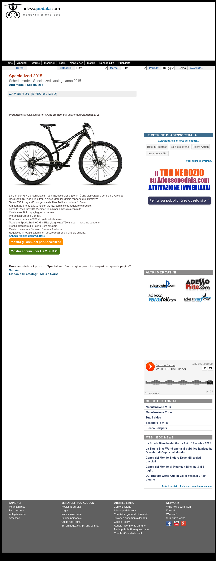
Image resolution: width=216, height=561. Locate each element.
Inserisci (49, 63)
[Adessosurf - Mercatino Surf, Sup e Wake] (197, 302)
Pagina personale (71, 518)
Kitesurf (170, 510)
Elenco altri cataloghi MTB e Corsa (34, 274)
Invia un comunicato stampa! (196, 486)
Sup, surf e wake (175, 518)
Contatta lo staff (133, 533)
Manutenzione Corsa (159, 412)
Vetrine (35, 63)
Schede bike (106, 63)
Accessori (14, 518)
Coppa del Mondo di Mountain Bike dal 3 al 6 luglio (175, 468)
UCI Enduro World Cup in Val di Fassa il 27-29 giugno (176, 477)
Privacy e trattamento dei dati (130, 518)
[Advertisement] (140, 31)
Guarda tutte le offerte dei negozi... (178, 140)
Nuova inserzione (71, 514)
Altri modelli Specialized (26, 84)
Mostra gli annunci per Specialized (36, 242)
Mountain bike (17, 506)
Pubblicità (124, 63)
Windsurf (171, 514)
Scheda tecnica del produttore (27, 236)
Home (9, 63)
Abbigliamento (17, 514)
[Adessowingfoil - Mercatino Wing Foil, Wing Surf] (162, 301)
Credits (118, 533)
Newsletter (76, 63)
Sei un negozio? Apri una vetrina (80, 525)
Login (62, 63)
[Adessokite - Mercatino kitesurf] (197, 291)
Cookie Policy (122, 521)
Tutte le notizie (170, 486)
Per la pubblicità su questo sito (131, 529)
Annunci (22, 63)
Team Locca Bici (157, 153)
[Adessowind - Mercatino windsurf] (162, 287)
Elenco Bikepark (156, 428)
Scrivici (14, 270)
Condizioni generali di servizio (131, 514)
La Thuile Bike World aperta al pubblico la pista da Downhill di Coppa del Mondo (179, 450)
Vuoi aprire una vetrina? (199, 161)
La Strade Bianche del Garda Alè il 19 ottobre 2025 (178, 443)
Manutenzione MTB (158, 407)
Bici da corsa (16, 510)
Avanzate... (196, 68)
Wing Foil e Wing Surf (178, 506)
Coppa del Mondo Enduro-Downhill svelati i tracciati (174, 459)
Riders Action (201, 146)
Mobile (91, 63)
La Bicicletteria (180, 146)
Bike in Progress (157, 146)
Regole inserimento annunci (130, 525)
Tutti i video (153, 417)
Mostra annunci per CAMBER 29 (34, 251)
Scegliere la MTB (157, 422)
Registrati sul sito (71, 506)
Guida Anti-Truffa (71, 521)
